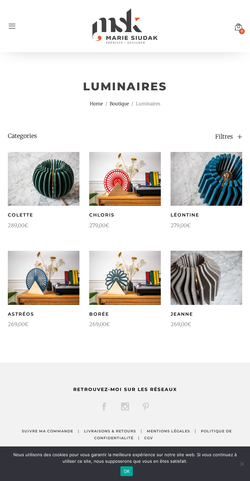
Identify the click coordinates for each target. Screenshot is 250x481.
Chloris (102, 215)
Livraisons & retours (110, 431)
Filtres (224, 137)
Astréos (21, 314)
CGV (148, 438)
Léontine (185, 215)
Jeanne (182, 314)
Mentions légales (168, 431)
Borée (99, 314)
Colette (20, 215)
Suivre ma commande (47, 431)
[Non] (242, 463)
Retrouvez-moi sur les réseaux (125, 389)
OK (127, 471)
